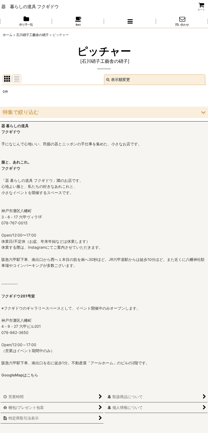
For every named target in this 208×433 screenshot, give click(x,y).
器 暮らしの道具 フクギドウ (30, 6)
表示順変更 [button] (120, 79)
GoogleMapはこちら (19, 375)
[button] (130, 21)
